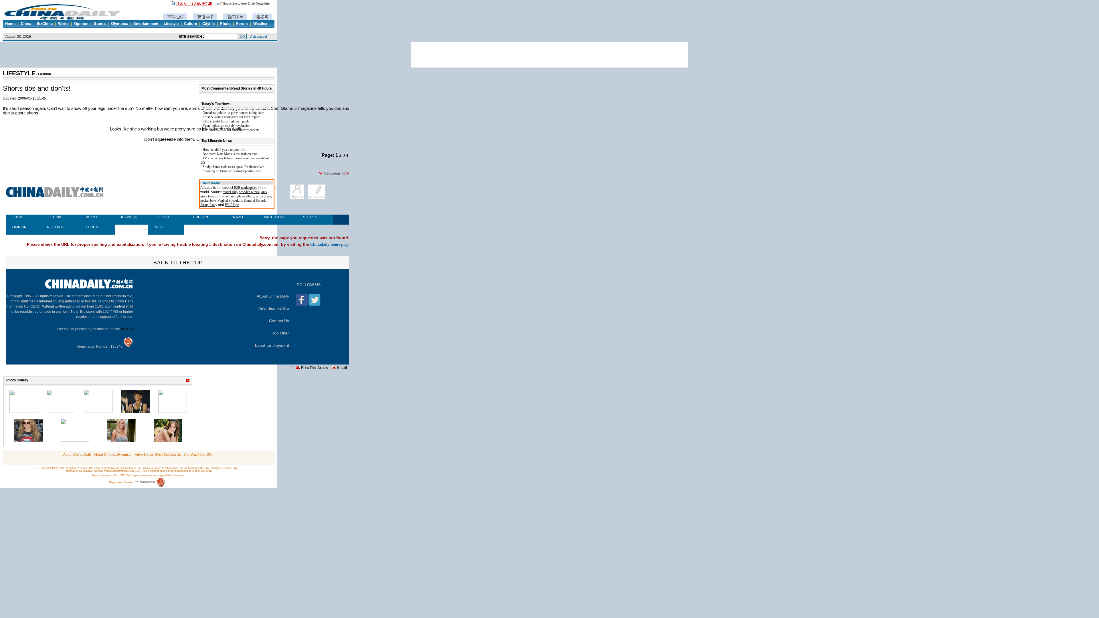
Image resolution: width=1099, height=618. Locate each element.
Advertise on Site (273, 308)
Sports (100, 24)
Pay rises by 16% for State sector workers (231, 130)
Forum (242, 24)
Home (10, 24)
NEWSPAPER (128, 227)
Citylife (208, 24)
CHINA (55, 217)
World (63, 24)
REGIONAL (56, 227)
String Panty (208, 205)
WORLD (92, 217)
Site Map (190, 455)
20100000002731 (145, 482)
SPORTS (310, 217)
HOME (19, 217)
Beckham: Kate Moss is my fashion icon (230, 154)
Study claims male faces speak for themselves (233, 167)
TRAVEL (237, 217)
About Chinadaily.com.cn (113, 455)
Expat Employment (272, 345)
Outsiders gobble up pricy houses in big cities (233, 113)
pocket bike (208, 201)
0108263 (127, 329)
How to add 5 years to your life (224, 150)
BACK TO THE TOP (177, 262)
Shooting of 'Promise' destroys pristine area (232, 171)
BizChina (45, 24)
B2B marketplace (245, 188)
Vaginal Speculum (230, 201)
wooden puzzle (249, 192)
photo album (245, 196)
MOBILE (161, 227)
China (26, 24)
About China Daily (273, 296)
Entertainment (145, 24)
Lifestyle (171, 24)
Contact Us (279, 320)
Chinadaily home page (329, 244)
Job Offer (280, 333)
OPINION (19, 227)
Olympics (119, 24)
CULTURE (201, 217)
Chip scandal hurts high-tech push (226, 121)
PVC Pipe (232, 205)
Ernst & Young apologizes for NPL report (231, 117)
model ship (230, 192)
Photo (225, 24)
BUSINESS (128, 217)
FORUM (92, 227)
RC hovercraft (226, 196)
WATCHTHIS (274, 217)
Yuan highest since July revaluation (226, 126)
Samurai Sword (254, 201)
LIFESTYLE (19, 73)
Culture (190, 24)
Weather (260, 24)
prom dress (263, 196)
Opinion (81, 24)
